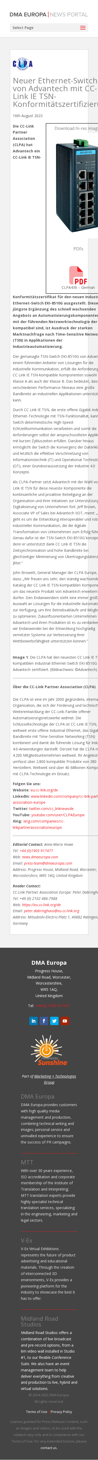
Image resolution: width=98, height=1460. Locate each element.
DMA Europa (38, 1096)
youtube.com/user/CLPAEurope (58, 814)
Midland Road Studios (39, 1321)
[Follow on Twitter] (54, 1021)
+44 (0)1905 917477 (36, 850)
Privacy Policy (61, 1411)
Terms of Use (36, 1411)
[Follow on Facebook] (44, 1021)
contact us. (49, 1447)
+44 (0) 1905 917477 (52, 1005)
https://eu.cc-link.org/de (41, 904)
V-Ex (26, 1240)
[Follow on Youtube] (65, 1021)
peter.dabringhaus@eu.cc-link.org (51, 910)
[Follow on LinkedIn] (33, 1021)
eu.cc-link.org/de (44, 790)
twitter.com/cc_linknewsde (51, 808)
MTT (27, 1162)
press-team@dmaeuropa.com (48, 863)
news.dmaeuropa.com (40, 856)
